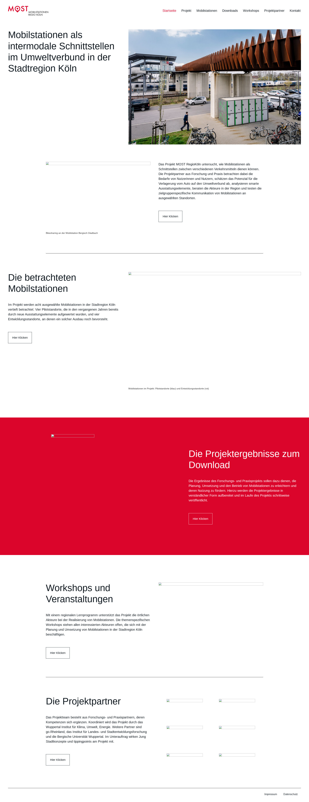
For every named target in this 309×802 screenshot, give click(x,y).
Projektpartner (274, 10)
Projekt (186, 10)
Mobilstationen (207, 10)
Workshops (251, 10)
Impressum (270, 794)
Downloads (230, 10)
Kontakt (295, 10)
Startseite (169, 10)
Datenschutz (290, 794)
